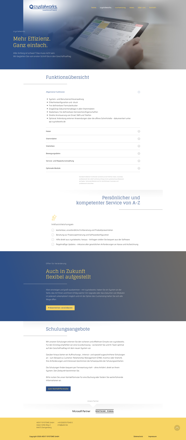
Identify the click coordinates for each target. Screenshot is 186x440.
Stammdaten (51, 138)
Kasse (48, 131)
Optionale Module (53, 168)
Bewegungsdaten (53, 153)
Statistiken (50, 146)
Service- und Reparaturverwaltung (60, 161)
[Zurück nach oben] (177, 428)
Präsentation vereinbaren (60, 307)
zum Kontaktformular (58, 388)
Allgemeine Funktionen (55, 92)
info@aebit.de (62, 425)
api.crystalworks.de (57, 121)
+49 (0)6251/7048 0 (65, 422)
